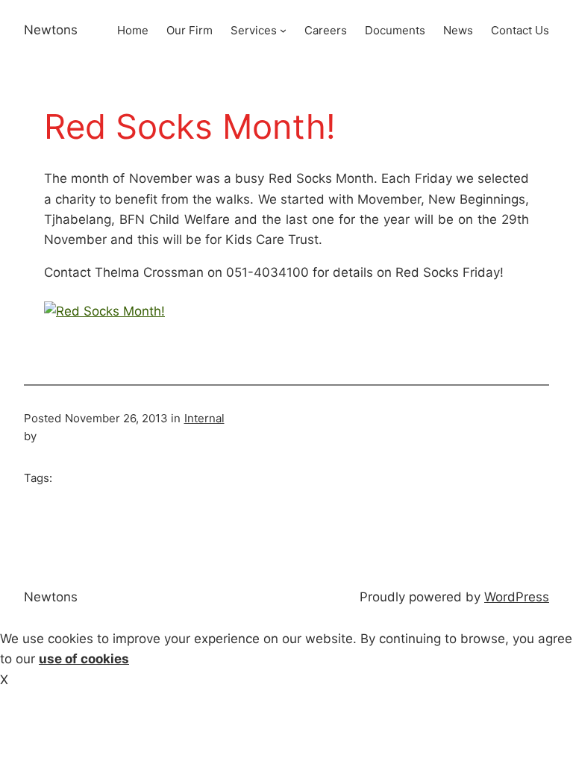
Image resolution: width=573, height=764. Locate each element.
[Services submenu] (283, 30)
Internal (204, 418)
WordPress (516, 596)
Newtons (51, 29)
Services (254, 30)
